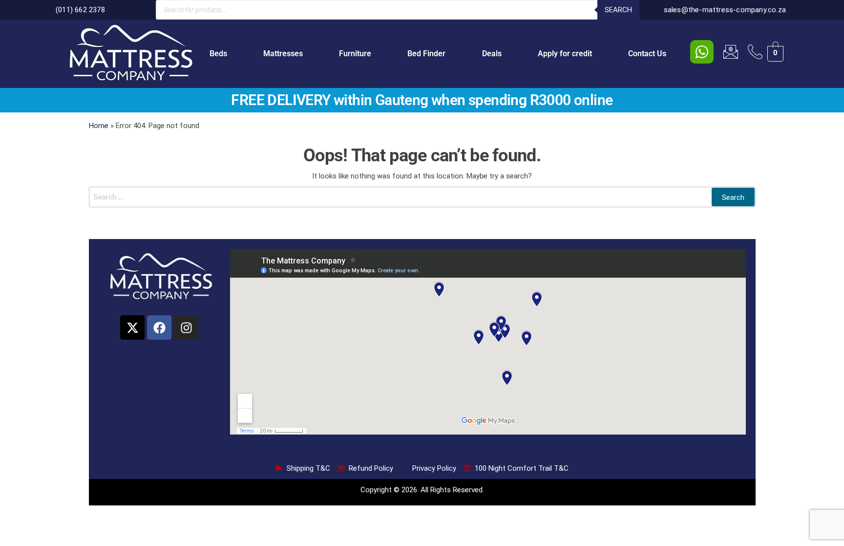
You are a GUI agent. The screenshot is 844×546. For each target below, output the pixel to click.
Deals (492, 53)
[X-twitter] (132, 327)
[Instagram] (186, 327)
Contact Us (647, 53)
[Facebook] (159, 327)
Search (618, 9)
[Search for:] (422, 197)
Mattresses (283, 53)
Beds (218, 53)
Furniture (355, 53)
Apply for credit (565, 53)
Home (98, 125)
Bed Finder (426, 53)
